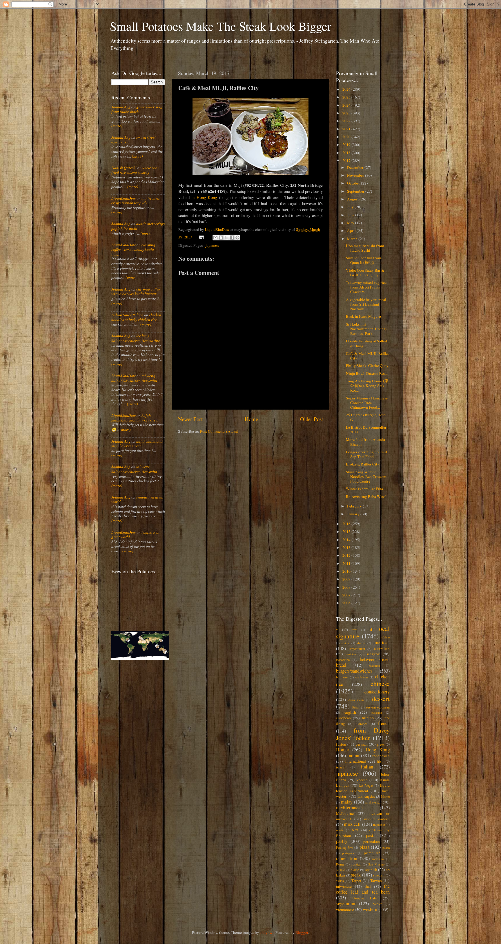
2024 (346, 105)
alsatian (361, 643)
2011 (346, 563)
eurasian (376, 713)
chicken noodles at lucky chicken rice (136, 317)
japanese (212, 245)
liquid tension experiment (363, 788)
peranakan (371, 841)
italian (367, 767)
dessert (381, 698)
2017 (346, 160)
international (355, 761)
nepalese (379, 824)
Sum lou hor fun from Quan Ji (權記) (363, 260)
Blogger (301, 932)
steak (356, 875)
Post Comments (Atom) (219, 431)
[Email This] (215, 237)
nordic (340, 830)
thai (368, 886)
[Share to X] (226, 237)
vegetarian (345, 903)
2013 (346, 547)
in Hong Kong (204, 197)
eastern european (378, 707)
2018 (346, 152)
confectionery (377, 692)
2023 (346, 113)
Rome (340, 864)
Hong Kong (378, 749)
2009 (346, 579)
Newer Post (190, 419)
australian (382, 648)
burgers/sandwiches (354, 671)
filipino (368, 717)
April (352, 230)
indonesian (381, 755)
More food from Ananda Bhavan (365, 442)
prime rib (372, 852)
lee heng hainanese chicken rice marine (135, 338)
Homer (342, 749)
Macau (385, 797)
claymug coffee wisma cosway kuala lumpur (133, 249)
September (356, 191)
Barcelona (343, 659)
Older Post (311, 419)
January (353, 513)
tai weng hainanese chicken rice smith (134, 378)
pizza (364, 847)
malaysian (373, 802)
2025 (346, 97)
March (352, 238)
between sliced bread (363, 662)
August (353, 199)
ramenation (346, 858)
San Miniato (376, 864)
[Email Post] (201, 237)
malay (347, 802)
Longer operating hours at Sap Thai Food (366, 454)
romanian (378, 859)
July (351, 206)
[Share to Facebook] (232, 237)
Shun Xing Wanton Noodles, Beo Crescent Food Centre (366, 476)
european (343, 717)
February (355, 506)
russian (356, 864)
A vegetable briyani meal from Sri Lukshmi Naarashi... (366, 304)
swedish (378, 875)
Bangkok (372, 653)
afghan (385, 637)
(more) (116, 125)
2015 (346, 531)
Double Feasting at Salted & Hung (366, 343)
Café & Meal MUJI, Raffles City (367, 356)
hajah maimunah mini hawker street (135, 418)
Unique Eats (364, 898)
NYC (355, 830)
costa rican (356, 700)
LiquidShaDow (123, 198)
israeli (340, 767)
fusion (341, 744)
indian (353, 755)
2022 (346, 120)
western (370, 909)
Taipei (356, 880)
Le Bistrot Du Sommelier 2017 (366, 429)
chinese (380, 683)
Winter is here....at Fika (364, 488)
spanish (371, 869)
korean (362, 779)
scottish (340, 870)
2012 (346, 555)
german (361, 744)
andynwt (267, 932)
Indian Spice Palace (127, 314)
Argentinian (357, 648)
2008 (346, 587)
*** (354, 630)
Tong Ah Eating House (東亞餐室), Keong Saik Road (367, 385)
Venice (377, 903)
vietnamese (345, 909)
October (354, 183)
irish (380, 761)
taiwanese (344, 886)
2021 (346, 129)
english (350, 712)
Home (251, 419)
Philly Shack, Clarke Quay (367, 365)
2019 (346, 144)
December (355, 167)
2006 (346, 602)
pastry (341, 841)
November (356, 175)
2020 (346, 136)
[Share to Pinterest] (237, 237)
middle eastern (377, 818)
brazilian (374, 666)
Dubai (355, 707)
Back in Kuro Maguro (363, 316)
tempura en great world (137, 499)
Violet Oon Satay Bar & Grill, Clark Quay (365, 272)
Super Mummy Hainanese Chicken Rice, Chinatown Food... (367, 402)
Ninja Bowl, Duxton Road (367, 373)
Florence (361, 723)
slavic (355, 869)
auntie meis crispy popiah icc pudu (135, 200)
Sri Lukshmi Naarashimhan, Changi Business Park (366, 329)
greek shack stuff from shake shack (136, 109)
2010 (346, 571)
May (351, 222)
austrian (351, 654)
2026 (346, 89)
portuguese (348, 853)
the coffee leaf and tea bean (363, 889)
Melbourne (345, 813)
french (384, 723)
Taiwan (376, 880)
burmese (342, 677)
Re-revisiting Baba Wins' (366, 496)
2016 (346, 523)
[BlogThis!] (221, 237)
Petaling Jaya (344, 848)
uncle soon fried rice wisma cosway (135, 170)
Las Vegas (366, 785)
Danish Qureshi (124, 167)
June (351, 215)
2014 (346, 539)
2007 (346, 595)
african (345, 643)
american (381, 642)
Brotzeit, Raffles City (362, 464)
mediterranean (349, 807)
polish (386, 848)
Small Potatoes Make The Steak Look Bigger (220, 26)
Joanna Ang (120, 106)
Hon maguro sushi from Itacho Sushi (365, 248)
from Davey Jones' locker (363, 734)
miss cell (352, 824)
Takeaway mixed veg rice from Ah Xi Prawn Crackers (366, 287)
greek (380, 744)
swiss (340, 880)
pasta (370, 835)
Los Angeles (366, 796)
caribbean (361, 677)
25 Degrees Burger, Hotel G (366, 417)
